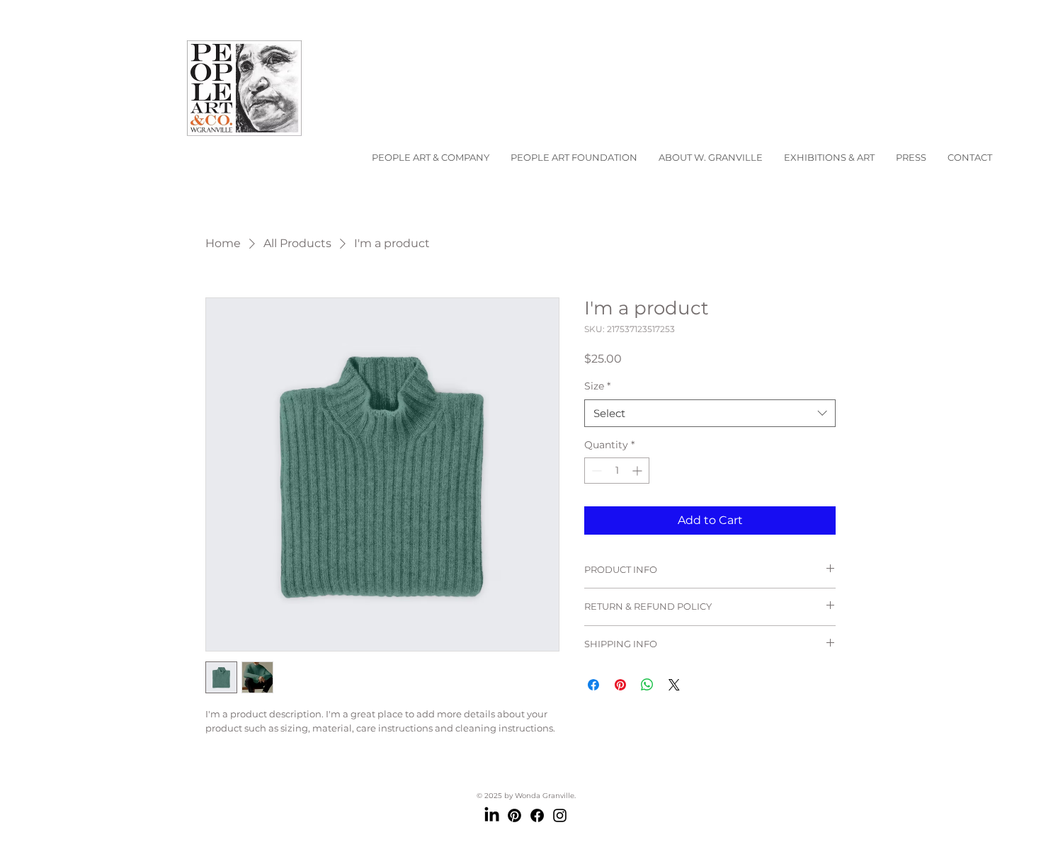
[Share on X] (674, 684)
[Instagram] (560, 815)
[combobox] (710, 413)
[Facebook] (537, 815)
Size (597, 386)
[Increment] (638, 470)
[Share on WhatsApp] (647, 684)
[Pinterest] (514, 815)
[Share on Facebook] (593, 684)
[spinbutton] (617, 470)
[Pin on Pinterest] (620, 684)
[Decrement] (595, 470)
